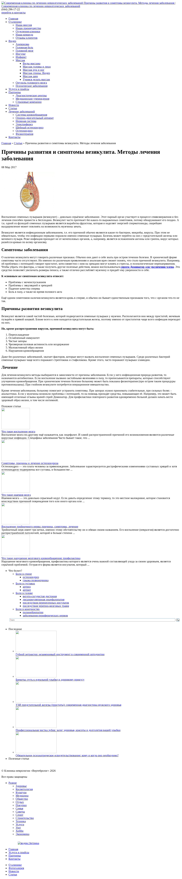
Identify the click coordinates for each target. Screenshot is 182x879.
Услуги (20, 824)
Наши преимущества (28, 28)
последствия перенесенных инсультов (46, 602)
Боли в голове (24, 593)
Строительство (25, 818)
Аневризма (22, 44)
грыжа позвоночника (36, 580)
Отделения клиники (28, 31)
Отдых (20, 802)
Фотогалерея (16, 868)
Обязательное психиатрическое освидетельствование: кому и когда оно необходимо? (67, 755)
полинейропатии (33, 612)
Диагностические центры (31, 95)
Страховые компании (29, 101)
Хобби (19, 830)
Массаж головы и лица (37, 66)
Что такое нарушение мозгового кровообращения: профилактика (40, 558)
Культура (21, 792)
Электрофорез (24, 124)
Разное (13, 782)
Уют (18, 827)
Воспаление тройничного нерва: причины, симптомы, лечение (39, 526)
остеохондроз (31, 577)
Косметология (24, 789)
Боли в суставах (25, 583)
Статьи (13, 108)
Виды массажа (31, 63)
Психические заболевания (31, 85)
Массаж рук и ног (33, 69)
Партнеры (15, 92)
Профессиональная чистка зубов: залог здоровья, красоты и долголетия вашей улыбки (68, 730)
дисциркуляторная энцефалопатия (43, 599)
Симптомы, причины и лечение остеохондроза (29, 463)
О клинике (15, 21)
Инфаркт (21, 57)
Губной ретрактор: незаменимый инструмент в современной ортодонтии (60, 654)
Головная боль (24, 47)
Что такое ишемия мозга (16, 494)
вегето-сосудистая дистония (40, 596)
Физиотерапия (24, 133)
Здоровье (21, 786)
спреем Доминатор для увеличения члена (147, 266)
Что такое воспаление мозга (18, 431)
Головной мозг (25, 50)
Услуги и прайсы (19, 89)
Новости (14, 105)
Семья (19, 808)
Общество (22, 798)
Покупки (21, 805)
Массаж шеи (30, 76)
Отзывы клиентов (27, 37)
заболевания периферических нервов (45, 615)
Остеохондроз (24, 130)
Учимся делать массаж (36, 79)
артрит (27, 589)
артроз (27, 586)
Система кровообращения (31, 114)
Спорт (19, 814)
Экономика (22, 834)
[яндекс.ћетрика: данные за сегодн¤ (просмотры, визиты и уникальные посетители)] (28, 843)
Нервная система (26, 121)
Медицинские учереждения (32, 98)
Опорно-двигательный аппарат (35, 117)
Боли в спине (24, 573)
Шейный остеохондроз (29, 127)
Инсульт (21, 53)
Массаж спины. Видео (36, 73)
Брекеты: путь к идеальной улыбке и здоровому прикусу (50, 679)
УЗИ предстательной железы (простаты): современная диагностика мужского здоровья (68, 704)
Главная (13, 18)
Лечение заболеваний (22, 111)
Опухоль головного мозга (31, 82)
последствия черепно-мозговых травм (46, 605)
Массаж (20, 60)
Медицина (22, 795)
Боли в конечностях (28, 609)
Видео (12, 41)
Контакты (14, 137)
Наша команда (24, 34)
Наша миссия (24, 25)
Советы (20, 811)
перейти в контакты (13, 12)
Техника (21, 821)
